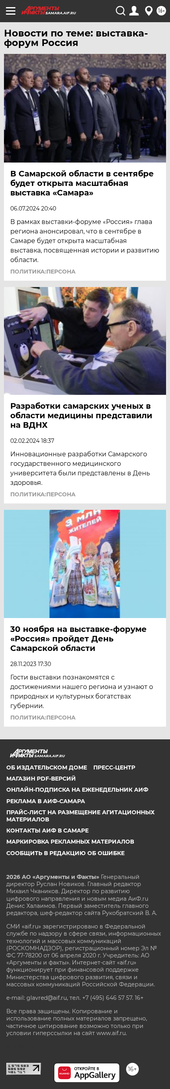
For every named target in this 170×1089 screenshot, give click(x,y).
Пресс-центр (114, 767)
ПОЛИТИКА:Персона (43, 271)
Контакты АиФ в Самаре (47, 830)
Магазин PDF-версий (41, 778)
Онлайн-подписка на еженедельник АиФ (77, 789)
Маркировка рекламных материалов (70, 841)
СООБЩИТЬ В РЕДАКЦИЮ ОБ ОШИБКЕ (65, 853)
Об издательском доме (46, 767)
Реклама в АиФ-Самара (45, 801)
